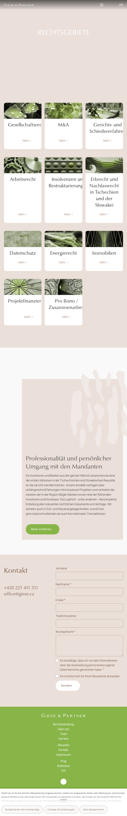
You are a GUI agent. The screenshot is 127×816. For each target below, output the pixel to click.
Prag (63, 761)
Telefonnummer (66, 616)
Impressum (63, 755)
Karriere (64, 739)
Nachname (63, 584)
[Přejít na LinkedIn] (63, 782)
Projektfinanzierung (28, 301)
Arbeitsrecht (23, 179)
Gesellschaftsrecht (27, 125)
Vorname (61, 568)
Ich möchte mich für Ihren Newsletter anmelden (90, 676)
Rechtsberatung (63, 724)
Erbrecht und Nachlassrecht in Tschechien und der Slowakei (104, 192)
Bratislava (63, 766)
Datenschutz (23, 253)
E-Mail (60, 600)
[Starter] (19, 5)
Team (63, 734)
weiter (63, 799)
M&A (63, 125)
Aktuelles (63, 745)
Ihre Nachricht (65, 632)
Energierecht (63, 253)
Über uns (63, 729)
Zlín (63, 770)
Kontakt (63, 750)
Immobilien (104, 253)
